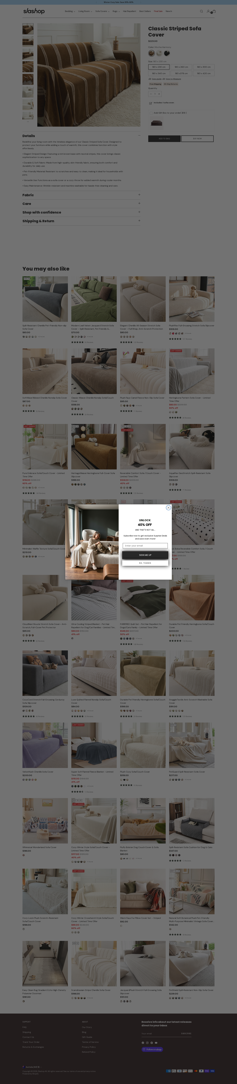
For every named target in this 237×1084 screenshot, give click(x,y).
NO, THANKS (145, 563)
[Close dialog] (168, 507)
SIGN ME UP (145, 555)
